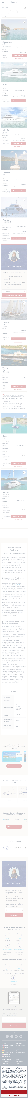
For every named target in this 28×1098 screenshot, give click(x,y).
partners (12, 1070)
